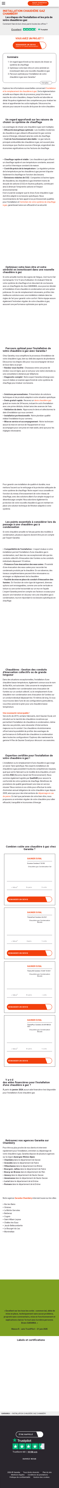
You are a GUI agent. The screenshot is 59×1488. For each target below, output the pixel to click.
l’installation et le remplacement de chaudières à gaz (29, 90)
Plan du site (47, 1472)
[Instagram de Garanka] (21, 1464)
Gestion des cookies (41, 1477)
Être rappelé (26, 1434)
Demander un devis (27, 45)
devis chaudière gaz (42, 400)
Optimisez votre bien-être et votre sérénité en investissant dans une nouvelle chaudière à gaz (30, 69)
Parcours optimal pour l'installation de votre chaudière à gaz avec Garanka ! (28, 75)
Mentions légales (18, 1475)
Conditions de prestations (38, 1475)
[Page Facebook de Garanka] (28, 1464)
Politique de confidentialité (20, 1477)
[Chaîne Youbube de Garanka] (37, 1464)
